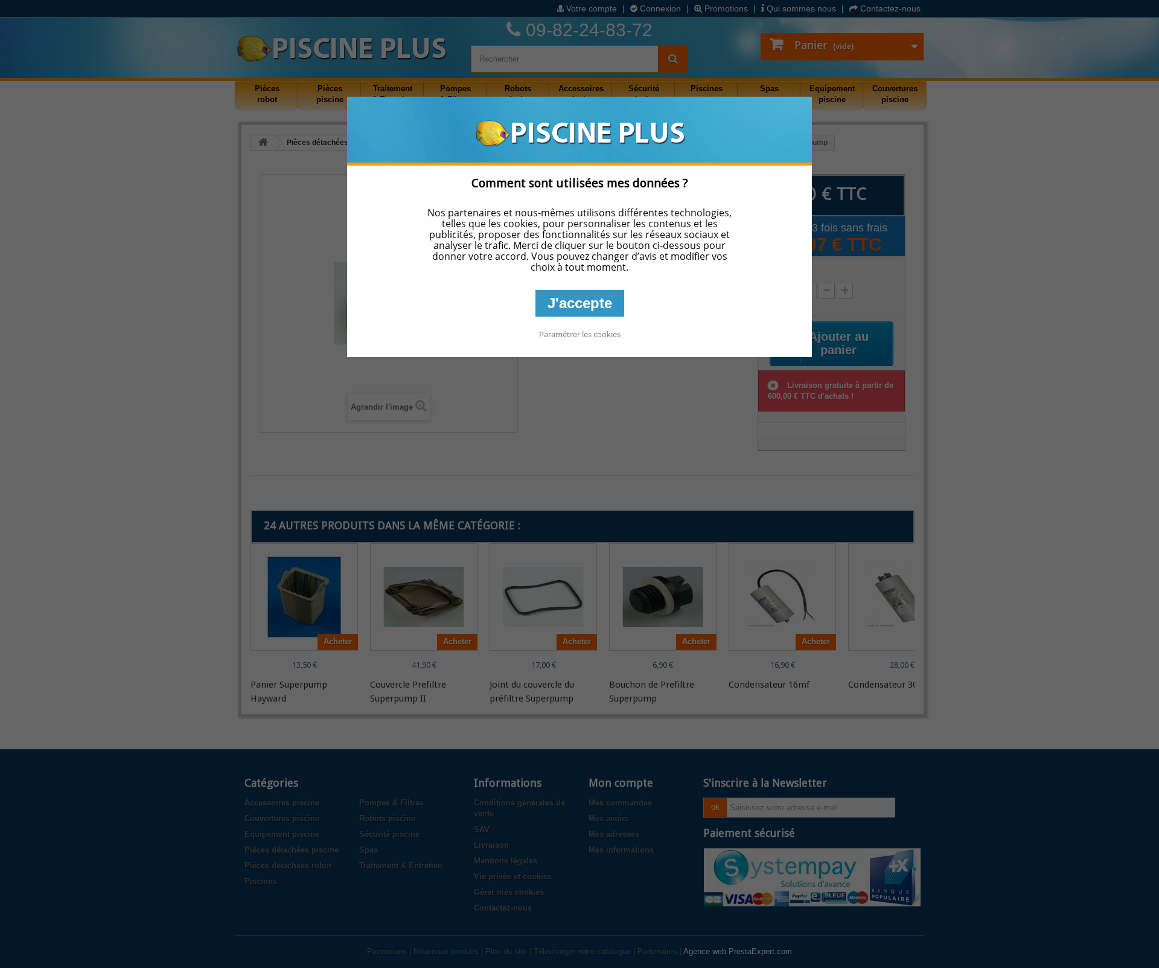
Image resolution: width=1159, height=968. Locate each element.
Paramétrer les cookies (580, 334)
